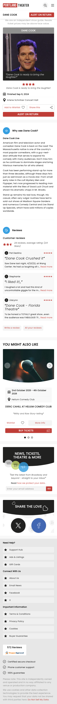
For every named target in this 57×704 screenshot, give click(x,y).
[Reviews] (28, 84)
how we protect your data (31, 483)
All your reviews (33, 327)
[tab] (25, 437)
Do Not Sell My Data (38, 699)
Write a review (12, 327)
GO (49, 488)
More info (40, 422)
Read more (46, 266)
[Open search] (45, 5)
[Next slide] (50, 365)
